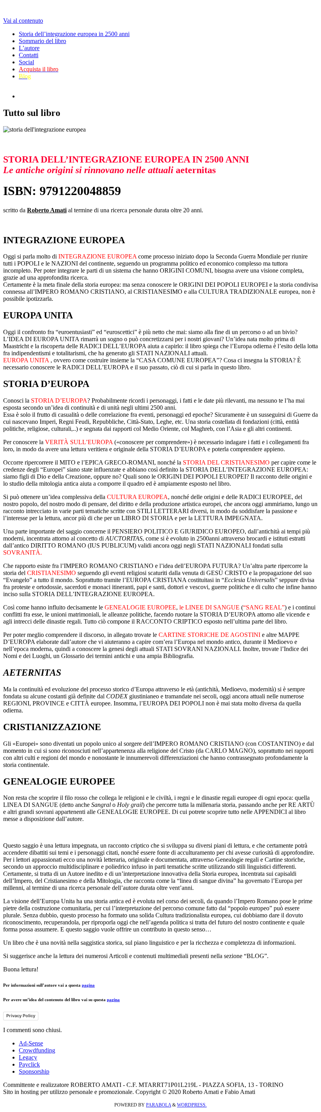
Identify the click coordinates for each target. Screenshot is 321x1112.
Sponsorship (34, 1071)
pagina (88, 985)
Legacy (28, 1057)
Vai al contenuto (23, 20)
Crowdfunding (37, 1050)
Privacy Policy (20, 1015)
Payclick (29, 1064)
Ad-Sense (31, 1043)
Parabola (158, 1105)
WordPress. (192, 1105)
